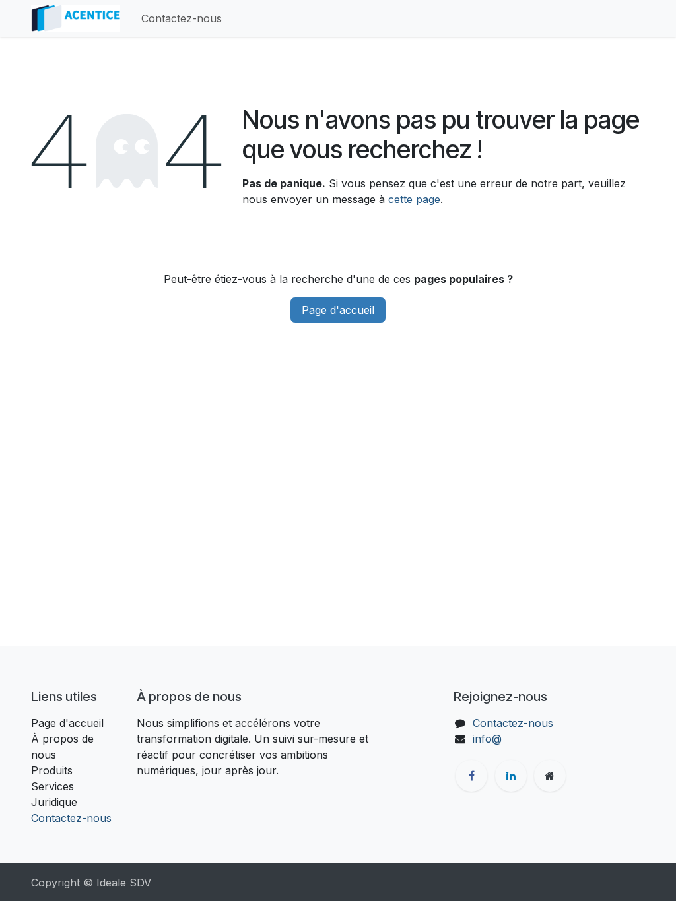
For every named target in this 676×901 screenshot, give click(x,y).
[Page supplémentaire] (550, 776)
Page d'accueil (338, 310)
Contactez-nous (71, 817)
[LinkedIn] (511, 776)
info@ (487, 738)
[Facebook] (471, 776)
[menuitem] (181, 18)
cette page (414, 199)
